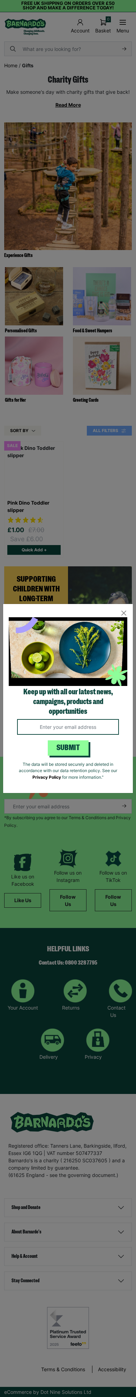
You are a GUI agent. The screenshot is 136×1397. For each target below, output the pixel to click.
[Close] (123, 613)
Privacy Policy (46, 777)
